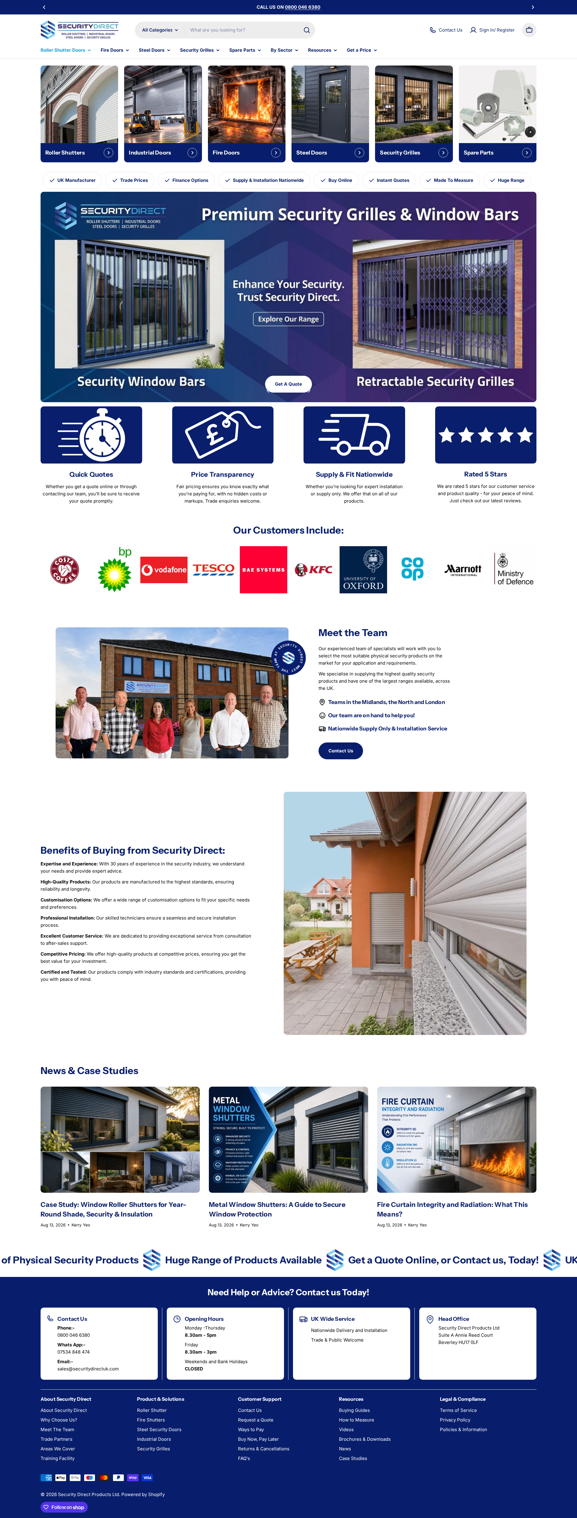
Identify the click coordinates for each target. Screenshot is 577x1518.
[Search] (306, 30)
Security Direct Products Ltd (88, 1494)
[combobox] (225, 30)
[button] (44, 7)
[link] (64, 570)
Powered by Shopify (143, 1494)
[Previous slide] (268, 390)
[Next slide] (309, 390)
